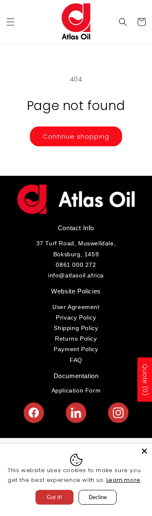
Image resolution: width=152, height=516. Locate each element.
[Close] (144, 451)
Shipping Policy (76, 328)
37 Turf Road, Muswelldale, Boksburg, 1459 (76, 248)
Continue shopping (76, 136)
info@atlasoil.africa (76, 275)
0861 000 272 (76, 264)
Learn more (123, 480)
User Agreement (75, 307)
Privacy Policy (76, 317)
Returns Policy (76, 338)
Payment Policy (76, 349)
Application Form (76, 390)
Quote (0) (145, 379)
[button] (10, 22)
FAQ (76, 360)
